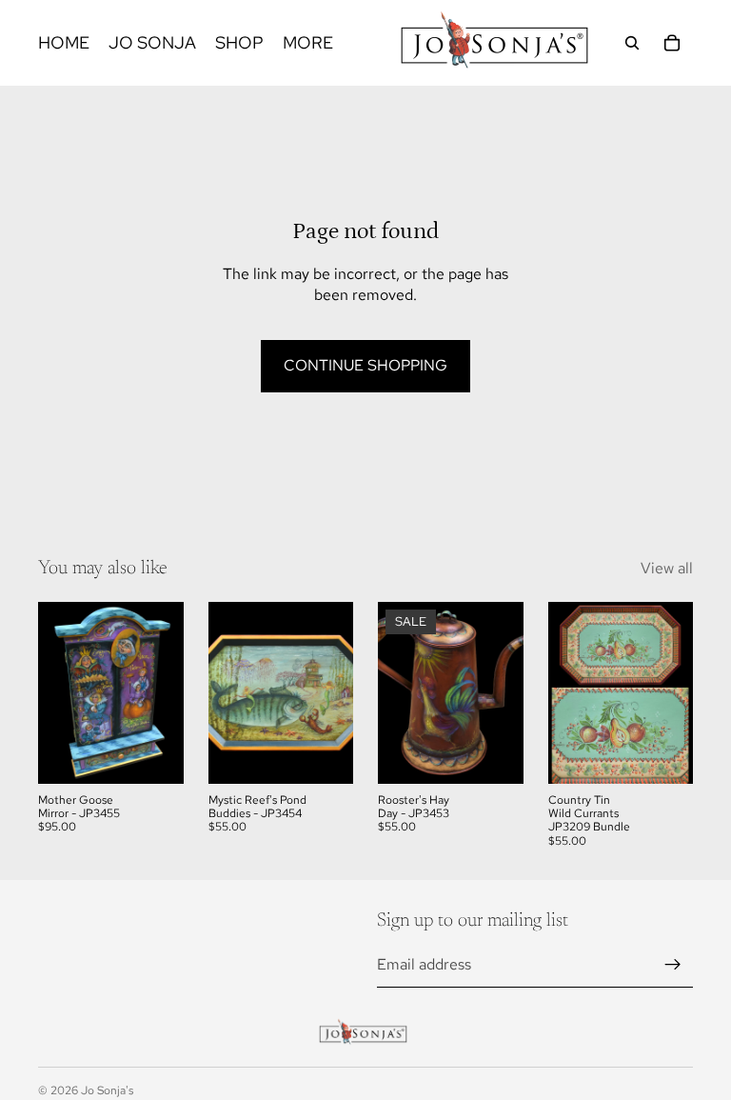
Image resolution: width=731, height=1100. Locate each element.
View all (667, 568)
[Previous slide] (59, 692)
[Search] (632, 43)
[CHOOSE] (154, 754)
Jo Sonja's (107, 1090)
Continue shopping (365, 365)
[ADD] (663, 754)
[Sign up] (673, 965)
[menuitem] (308, 43)
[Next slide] (163, 692)
